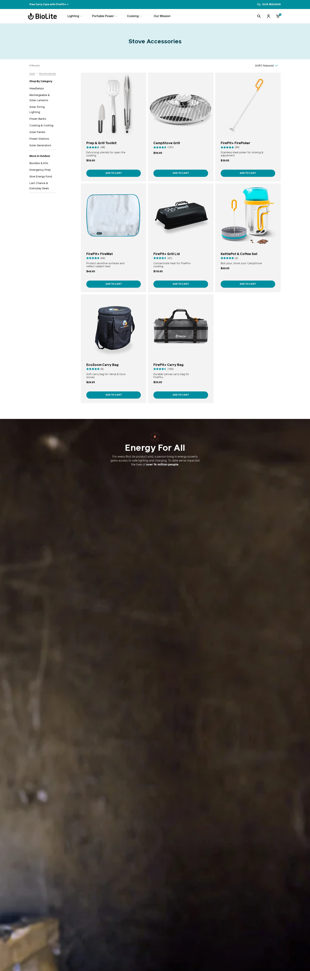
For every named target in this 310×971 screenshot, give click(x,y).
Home (32, 73)
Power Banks (37, 119)
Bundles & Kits (38, 163)
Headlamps (36, 88)
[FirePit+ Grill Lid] (180, 237)
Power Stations (39, 139)
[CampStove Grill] (180, 127)
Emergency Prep (40, 170)
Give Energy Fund (40, 176)
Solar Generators (40, 145)
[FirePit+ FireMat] (113, 237)
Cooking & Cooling (41, 125)
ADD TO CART (113, 173)
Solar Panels (37, 132)
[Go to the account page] (268, 16)
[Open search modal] (259, 16)
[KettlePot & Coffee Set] (248, 237)
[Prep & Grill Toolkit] (113, 127)
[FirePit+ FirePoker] (248, 127)
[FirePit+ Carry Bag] (180, 348)
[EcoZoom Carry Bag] (113, 348)
